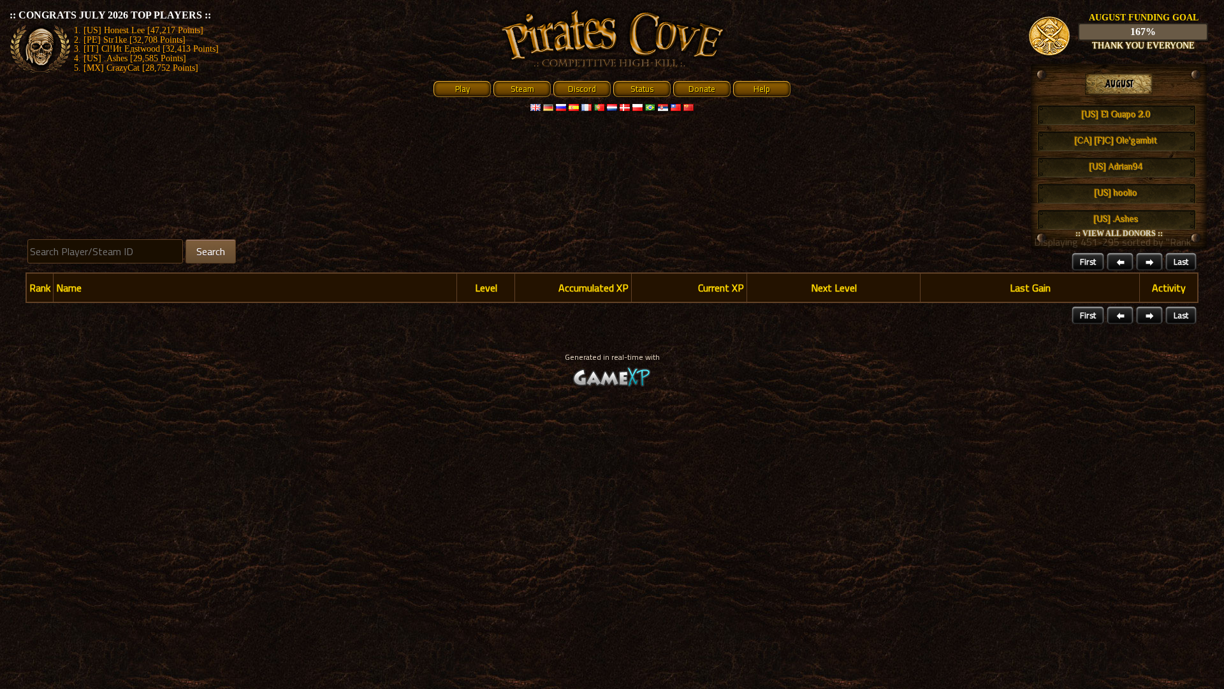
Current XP (721, 287)
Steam (522, 88)
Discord (582, 88)
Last (1181, 261)
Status (641, 88)
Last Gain (1030, 287)
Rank (39, 287)
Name (69, 287)
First (1088, 261)
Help (762, 88)
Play (462, 88)
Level (486, 287)
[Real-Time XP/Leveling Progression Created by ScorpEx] (612, 384)
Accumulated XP (593, 287)
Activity (1169, 287)
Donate (701, 88)
